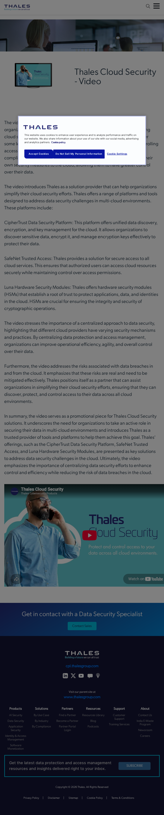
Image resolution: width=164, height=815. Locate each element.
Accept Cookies (39, 153)
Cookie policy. (58, 142)
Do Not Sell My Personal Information (79, 153)
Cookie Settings (117, 153)
